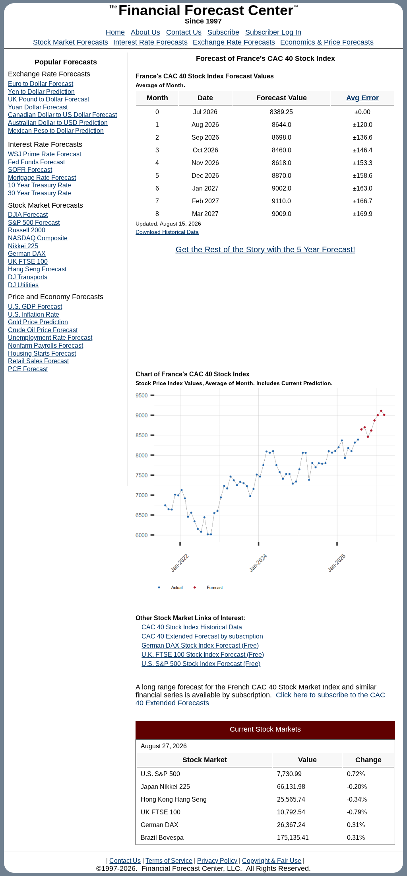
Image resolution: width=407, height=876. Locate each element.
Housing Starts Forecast (42, 353)
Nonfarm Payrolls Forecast (45, 345)
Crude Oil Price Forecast (43, 330)
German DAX (27, 253)
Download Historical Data (167, 232)
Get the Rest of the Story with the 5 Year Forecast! (265, 249)
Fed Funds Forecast (36, 162)
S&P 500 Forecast (34, 222)
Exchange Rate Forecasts (234, 42)
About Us (145, 32)
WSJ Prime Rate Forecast (44, 154)
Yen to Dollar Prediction (41, 91)
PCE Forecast (28, 369)
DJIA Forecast (28, 214)
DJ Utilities (23, 285)
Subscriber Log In (273, 32)
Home (115, 32)
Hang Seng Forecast (37, 269)
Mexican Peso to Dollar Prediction (56, 130)
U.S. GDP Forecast (35, 306)
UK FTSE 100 (28, 261)
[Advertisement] (265, 311)
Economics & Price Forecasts (327, 42)
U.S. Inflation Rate (33, 314)
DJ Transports (27, 277)
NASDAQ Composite (38, 238)
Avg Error (362, 98)
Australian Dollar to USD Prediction (58, 122)
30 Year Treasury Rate (39, 193)
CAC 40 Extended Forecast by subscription (202, 636)
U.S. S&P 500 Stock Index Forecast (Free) (200, 663)
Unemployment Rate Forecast (50, 337)
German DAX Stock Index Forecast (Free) (200, 645)
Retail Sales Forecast (38, 361)
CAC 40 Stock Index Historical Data (191, 627)
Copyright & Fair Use (271, 860)
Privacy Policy (217, 860)
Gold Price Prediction (38, 322)
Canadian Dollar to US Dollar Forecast (62, 114)
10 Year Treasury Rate (39, 185)
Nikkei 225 (23, 246)
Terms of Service (168, 860)
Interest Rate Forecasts (150, 42)
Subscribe (223, 32)
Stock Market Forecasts (70, 42)
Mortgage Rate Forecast (42, 177)
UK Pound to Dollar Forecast (48, 99)
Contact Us (184, 32)
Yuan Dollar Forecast (38, 107)
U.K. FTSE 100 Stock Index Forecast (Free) (202, 654)
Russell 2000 (26, 230)
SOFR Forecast (30, 169)
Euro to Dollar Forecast (40, 83)
